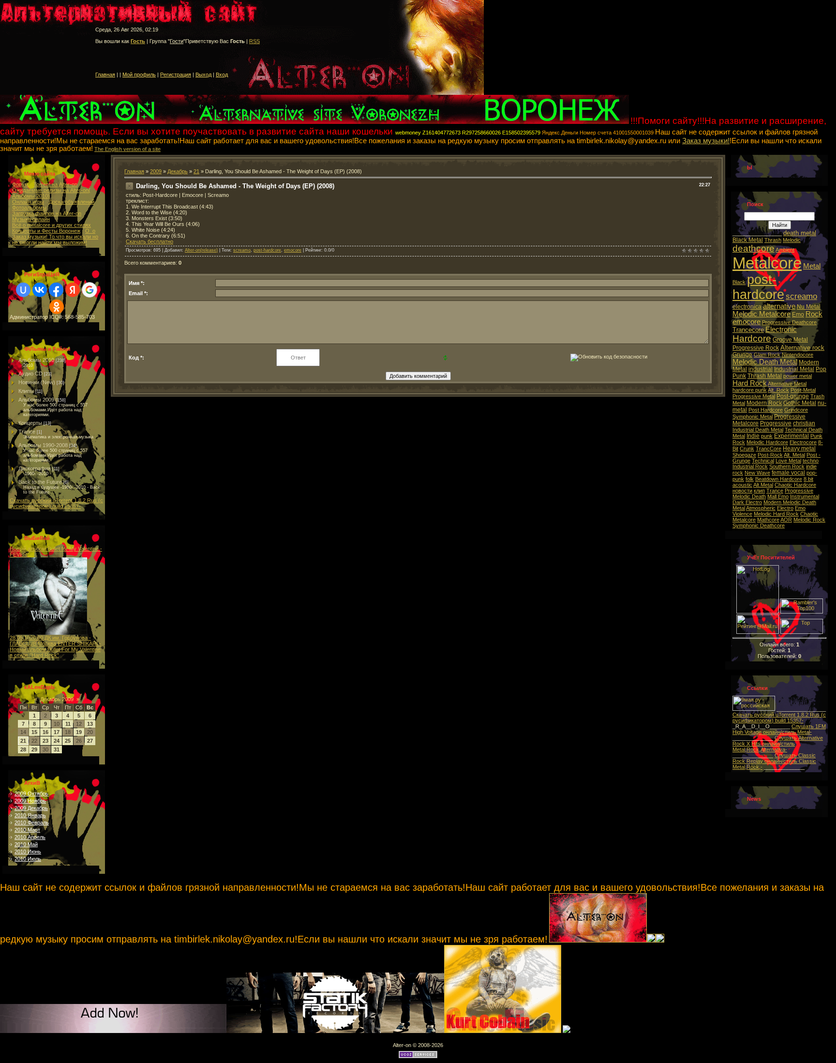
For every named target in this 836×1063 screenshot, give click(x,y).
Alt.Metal (763, 485)
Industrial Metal (794, 369)
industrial (760, 369)
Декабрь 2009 (57, 699)
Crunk (747, 448)
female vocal (788, 472)
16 (45, 732)
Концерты (30, 423)
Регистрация (175, 74)
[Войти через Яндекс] (72, 290)
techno (811, 461)
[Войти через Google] (89, 290)
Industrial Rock (750, 466)
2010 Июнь (28, 851)
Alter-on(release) (201, 250)
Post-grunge (792, 396)
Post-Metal (803, 390)
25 (68, 741)
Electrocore (803, 442)
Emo (798, 314)
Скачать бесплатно (149, 241)
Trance (26, 431)
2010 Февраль (32, 822)
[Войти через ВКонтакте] (39, 290)
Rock (814, 314)
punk (767, 436)
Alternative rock (802, 347)
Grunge (742, 354)
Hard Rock (749, 383)
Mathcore (768, 520)
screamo (242, 250)
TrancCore (768, 448)
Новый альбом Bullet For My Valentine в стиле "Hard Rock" (55, 652)
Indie (753, 436)
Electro (785, 508)
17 (57, 732)
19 (79, 732)
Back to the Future (40, 482)
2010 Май (26, 844)
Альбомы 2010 (36, 360)
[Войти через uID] (23, 290)
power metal (797, 376)
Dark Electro (747, 502)
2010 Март (27, 830)
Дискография (34, 468)
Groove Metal (790, 339)
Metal (812, 266)
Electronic (781, 329)
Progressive (775, 423)
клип (759, 491)
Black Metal (747, 240)
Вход (222, 74)
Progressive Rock (755, 347)
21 (23, 741)
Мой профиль (139, 74)
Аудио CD (30, 373)
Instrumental (804, 496)
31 (57, 749)
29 (34, 749)
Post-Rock (770, 455)
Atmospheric (761, 508)
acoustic (742, 485)
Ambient (785, 250)
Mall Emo (778, 496)
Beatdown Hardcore (778, 479)
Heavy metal (799, 448)
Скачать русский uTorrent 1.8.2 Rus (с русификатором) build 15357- (56, 503)
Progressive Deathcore (789, 322)
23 (45, 741)
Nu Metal (809, 306)
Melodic (792, 240)
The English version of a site (127, 149)
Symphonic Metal (752, 416)
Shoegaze (744, 455)
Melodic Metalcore (761, 314)
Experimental (791, 436)
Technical (763, 461)
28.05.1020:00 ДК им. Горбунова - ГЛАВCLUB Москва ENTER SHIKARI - (55, 640)
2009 (156, 171)
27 (90, 741)
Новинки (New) (36, 382)
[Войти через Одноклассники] (56, 306)
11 (68, 724)
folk (750, 479)
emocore (292, 250)
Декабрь (177, 171)
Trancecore (748, 329)
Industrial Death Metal (757, 430)
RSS (254, 41)
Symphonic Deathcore (758, 525)
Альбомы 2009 (36, 400)
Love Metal (788, 461)
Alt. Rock (778, 390)
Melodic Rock (809, 520)
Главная (105, 74)
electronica (746, 306)
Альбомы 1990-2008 (43, 445)
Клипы (26, 391)
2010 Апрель (30, 837)
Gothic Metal (799, 403)
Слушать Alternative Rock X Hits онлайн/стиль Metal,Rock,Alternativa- (777, 743)
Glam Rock (767, 355)
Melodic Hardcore (767, 442)
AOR (786, 520)
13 (90, 724)
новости (742, 491)
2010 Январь (30, 815)
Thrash (772, 240)
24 (57, 741)
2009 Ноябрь (30, 801)
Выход (203, 74)
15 (34, 732)
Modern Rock (764, 403)
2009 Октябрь (31, 793)
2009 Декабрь (31, 808)
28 (23, 749)
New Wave (757, 473)
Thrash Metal (764, 376)
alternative (779, 306)
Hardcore (751, 338)
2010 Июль (28, 859)
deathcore (753, 248)
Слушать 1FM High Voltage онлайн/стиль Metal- (779, 729)
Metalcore (767, 263)
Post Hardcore (765, 410)
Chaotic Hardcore (795, 485)
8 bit (808, 479)
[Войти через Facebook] (56, 290)
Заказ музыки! (706, 141)
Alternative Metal (787, 384)
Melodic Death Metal (764, 362)
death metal (799, 233)
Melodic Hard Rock (776, 514)
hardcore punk (749, 390)
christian (804, 423)
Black (739, 282)
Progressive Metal (753, 396)
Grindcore (796, 410)
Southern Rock (787, 466)
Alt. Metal (794, 455)
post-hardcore (267, 250)
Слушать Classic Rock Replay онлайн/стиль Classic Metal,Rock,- (774, 761)
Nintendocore (797, 355)
